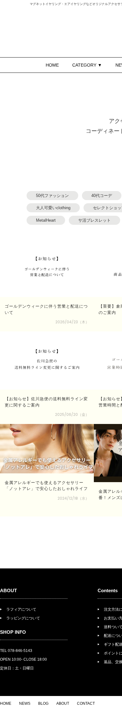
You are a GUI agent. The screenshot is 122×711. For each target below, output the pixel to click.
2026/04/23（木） (72, 322)
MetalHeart (46, 220)
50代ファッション (52, 195)
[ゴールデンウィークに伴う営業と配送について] (47, 268)
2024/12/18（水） (73, 498)
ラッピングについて (23, 618)
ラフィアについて (21, 609)
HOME (52, 65)
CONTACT (86, 703)
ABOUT (62, 703)
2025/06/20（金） (72, 414)
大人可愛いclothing (53, 207)
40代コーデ (101, 195)
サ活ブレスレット (94, 220)
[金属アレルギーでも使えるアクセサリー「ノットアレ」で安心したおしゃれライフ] (47, 448)
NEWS (24, 703)
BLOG (43, 703)
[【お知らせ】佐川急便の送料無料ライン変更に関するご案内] (47, 360)
